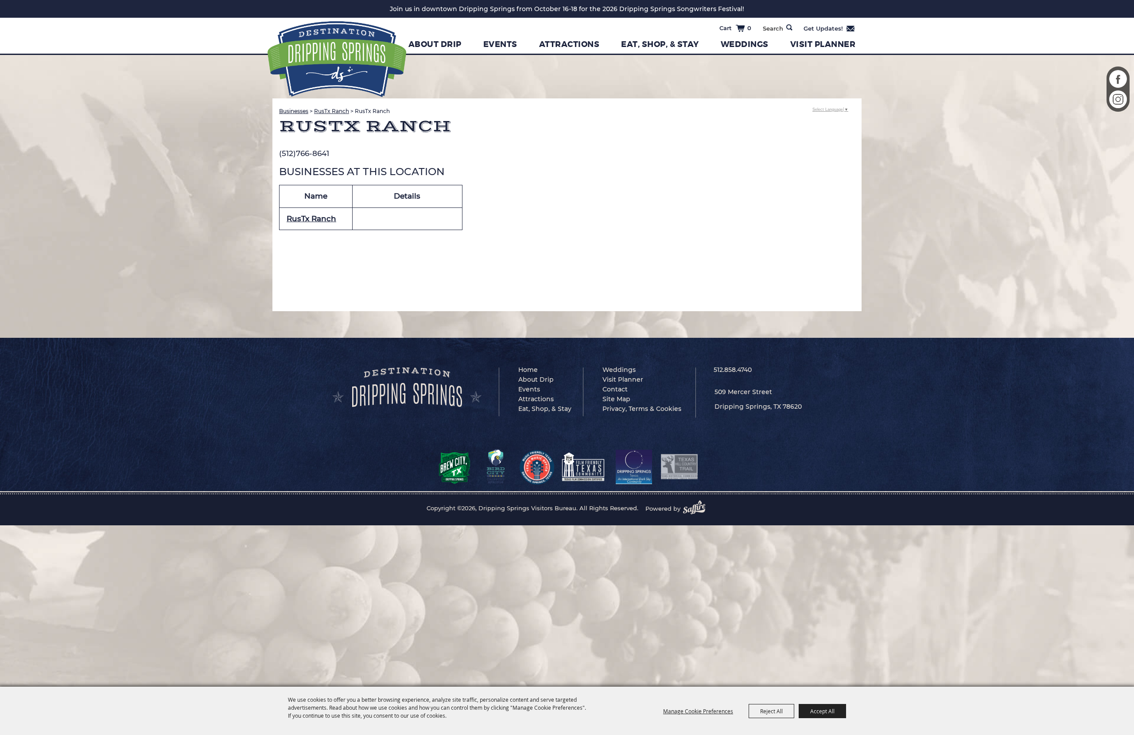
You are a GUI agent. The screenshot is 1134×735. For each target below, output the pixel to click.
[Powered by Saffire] (697, 508)
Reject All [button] (771, 711)
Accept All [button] (822, 711)
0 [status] (749, 27)
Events (500, 44)
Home (528, 370)
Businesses (293, 111)
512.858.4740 (733, 370)
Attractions (569, 44)
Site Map (616, 399)
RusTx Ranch (331, 111)
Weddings (745, 44)
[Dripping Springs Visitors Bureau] (337, 59)
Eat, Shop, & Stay (660, 44)
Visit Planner (823, 44)
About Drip (435, 44)
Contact (615, 389)
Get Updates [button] (829, 28)
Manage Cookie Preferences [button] (698, 711)
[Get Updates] (829, 28)
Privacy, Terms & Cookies (641, 409)
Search (789, 27)
